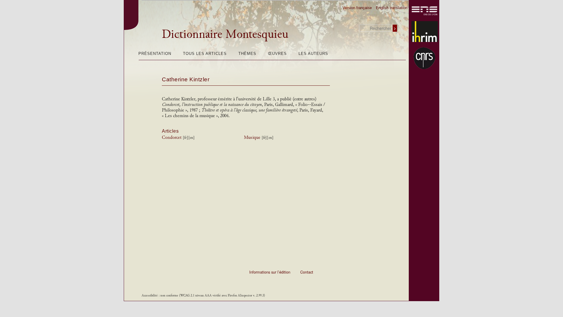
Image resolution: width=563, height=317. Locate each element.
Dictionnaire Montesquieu (225, 34)
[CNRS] (424, 58)
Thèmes (247, 53)
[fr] (185, 137)
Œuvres (277, 53)
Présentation (154, 53)
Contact (306, 272)
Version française (357, 8)
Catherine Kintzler (185, 79)
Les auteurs (313, 53)
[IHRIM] (424, 31)
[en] (191, 137)
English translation (391, 8)
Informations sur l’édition (269, 272)
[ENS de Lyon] (424, 11)
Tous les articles (205, 53)
